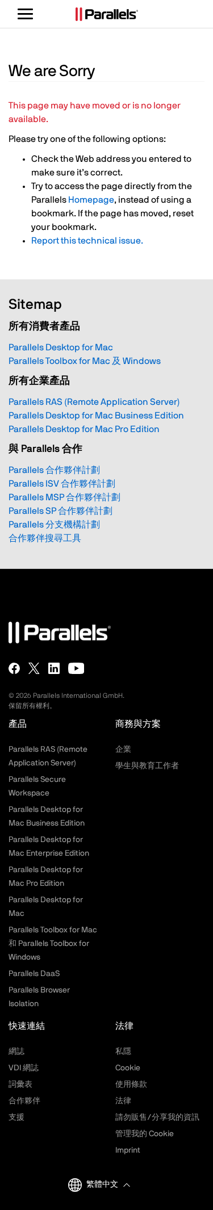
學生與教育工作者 (147, 766)
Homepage (91, 199)
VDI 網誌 (24, 1068)
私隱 (123, 1052)
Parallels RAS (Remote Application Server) (94, 402)
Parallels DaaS (34, 974)
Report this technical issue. (87, 240)
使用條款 (131, 1084)
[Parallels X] (34, 668)
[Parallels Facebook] (14, 668)
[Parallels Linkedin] (54, 668)
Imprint (127, 1150)
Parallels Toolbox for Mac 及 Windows (85, 361)
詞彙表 (20, 1084)
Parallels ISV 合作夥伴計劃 (62, 483)
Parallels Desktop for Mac (61, 347)
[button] (108, 1185)
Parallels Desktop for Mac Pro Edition (84, 429)
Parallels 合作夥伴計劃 (54, 470)
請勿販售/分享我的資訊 (157, 1117)
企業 (123, 749)
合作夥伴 (24, 1101)
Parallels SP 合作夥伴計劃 (60, 511)
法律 (123, 1101)
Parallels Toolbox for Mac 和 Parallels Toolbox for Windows (53, 943)
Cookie (127, 1068)
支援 (16, 1117)
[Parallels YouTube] (76, 668)
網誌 (16, 1052)
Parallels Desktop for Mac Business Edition (96, 415)
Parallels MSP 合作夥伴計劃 (64, 497)
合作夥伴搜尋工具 (45, 538)
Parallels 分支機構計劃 (54, 524)
